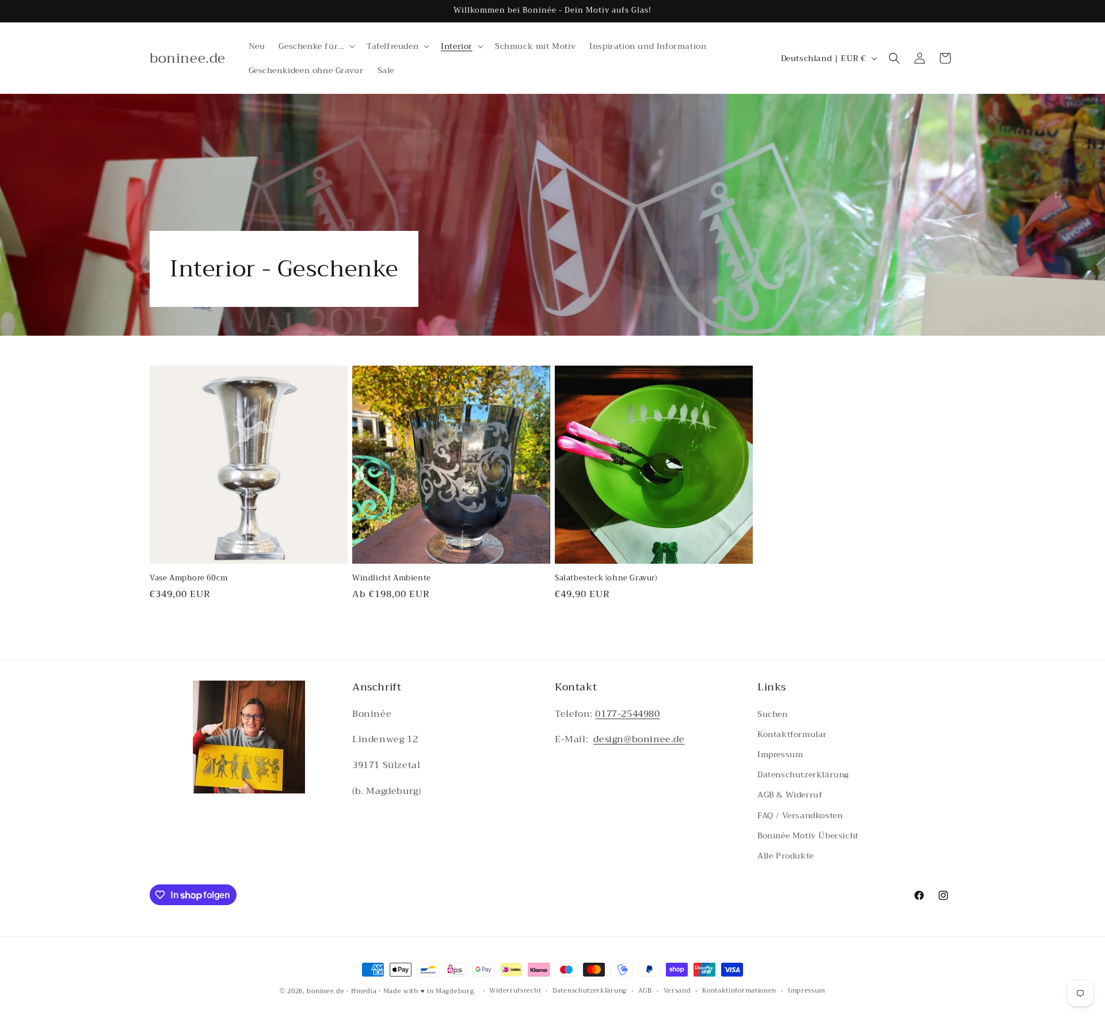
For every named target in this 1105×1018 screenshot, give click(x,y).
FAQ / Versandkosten (800, 815)
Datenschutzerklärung (803, 774)
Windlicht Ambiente (391, 578)
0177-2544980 (627, 714)
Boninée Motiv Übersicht (808, 835)
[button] (316, 46)
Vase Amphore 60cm (188, 578)
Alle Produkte (785, 856)
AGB (645, 991)
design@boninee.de (638, 740)
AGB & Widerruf (789, 795)
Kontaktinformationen (739, 991)
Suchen (772, 714)
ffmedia (364, 991)
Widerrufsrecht (515, 991)
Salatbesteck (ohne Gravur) (606, 578)
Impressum (780, 754)
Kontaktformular (792, 734)
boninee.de (325, 991)
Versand (677, 991)
